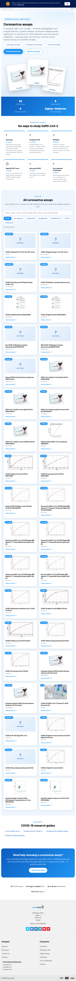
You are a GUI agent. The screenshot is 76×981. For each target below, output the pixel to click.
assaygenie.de (7, 969)
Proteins (43, 964)
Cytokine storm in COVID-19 (33, 831)
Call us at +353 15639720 (38, 923)
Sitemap (4, 957)
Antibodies (43, 957)
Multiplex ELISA (45, 950)
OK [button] (67, 4)
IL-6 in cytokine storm (12, 831)
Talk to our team (33, 51)
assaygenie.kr (7, 964)
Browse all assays (13, 51)
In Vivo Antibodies (46, 961)
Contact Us (5, 953)
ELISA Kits (43, 946)
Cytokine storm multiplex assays (57, 831)
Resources (5, 950)
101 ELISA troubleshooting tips (15, 835)
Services (5, 946)
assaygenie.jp (7, 967)
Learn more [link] (20, 5)
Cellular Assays (45, 953)
